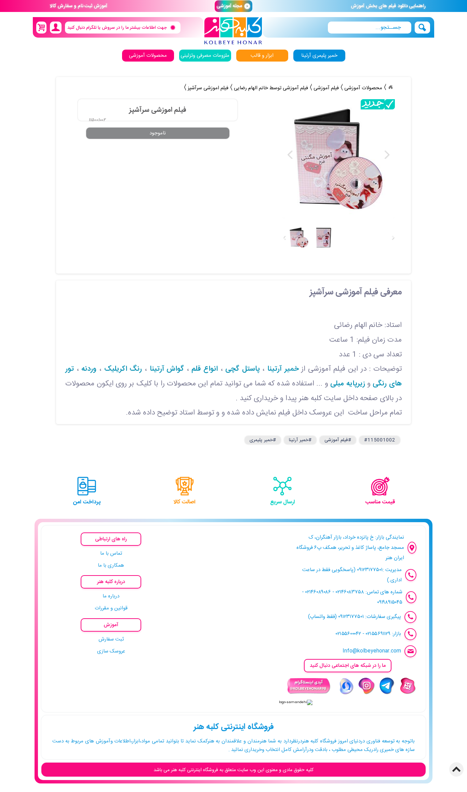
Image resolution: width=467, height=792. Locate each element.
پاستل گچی (242, 369)
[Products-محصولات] (390, 87)
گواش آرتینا (167, 369)
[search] (369, 28)
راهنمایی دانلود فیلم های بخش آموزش (388, 6)
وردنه (88, 369)
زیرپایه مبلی (347, 384)
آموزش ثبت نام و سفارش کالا (78, 6)
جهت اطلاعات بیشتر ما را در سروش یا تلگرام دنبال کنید (117, 27)
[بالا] (456, 769)
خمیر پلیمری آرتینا (319, 55)
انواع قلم (204, 369)
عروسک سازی (111, 651)
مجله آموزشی (233, 6)
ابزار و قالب (262, 55)
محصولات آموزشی (148, 55)
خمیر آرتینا (283, 369)
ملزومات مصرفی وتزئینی (205, 55)
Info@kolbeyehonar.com (372, 651)
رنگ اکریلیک (123, 369)
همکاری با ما (111, 565)
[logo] (233, 31)
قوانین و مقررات (111, 608)
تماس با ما (111, 553)
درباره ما (111, 596)
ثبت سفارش (111, 639)
